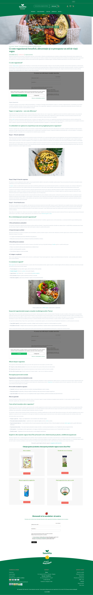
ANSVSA (82, 581)
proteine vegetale (35, 273)
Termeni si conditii (80, 572)
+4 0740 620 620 (46, 579)
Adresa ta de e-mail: (35, 524)
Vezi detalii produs (26, 473)
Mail (51, 581)
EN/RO (73, 1)
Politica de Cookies (80, 574)
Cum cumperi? (12, 576)
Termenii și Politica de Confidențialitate (39, 537)
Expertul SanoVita (29, 54)
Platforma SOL (81, 583)
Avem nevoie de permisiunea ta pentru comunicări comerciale (41, 533)
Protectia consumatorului (79, 577)
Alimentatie (16, 46)
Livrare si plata (12, 574)
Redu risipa (81, 585)
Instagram (48, 581)
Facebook (43, 581)
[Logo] (25, 7)
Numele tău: (33, 528)
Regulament (81, 576)
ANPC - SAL (81, 579)
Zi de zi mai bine (11, 46)
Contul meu (11, 572)
